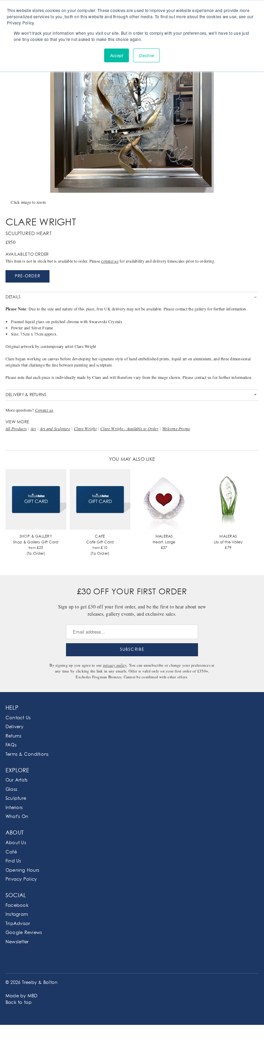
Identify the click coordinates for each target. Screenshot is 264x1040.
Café (11, 852)
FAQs (11, 745)
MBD (33, 996)
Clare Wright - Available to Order (129, 428)
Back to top (19, 1002)
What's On (17, 817)
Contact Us (18, 718)
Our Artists (17, 780)
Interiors (14, 808)
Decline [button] (146, 55)
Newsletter (17, 942)
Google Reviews (24, 933)
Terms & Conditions (27, 754)
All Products (16, 428)
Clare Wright (85, 428)
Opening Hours (22, 870)
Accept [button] (116, 55)
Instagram (17, 914)
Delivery (14, 727)
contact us (109, 261)
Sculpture (16, 798)
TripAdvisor (18, 924)
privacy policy (114, 665)
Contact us (44, 410)
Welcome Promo (176, 428)
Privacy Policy (21, 879)
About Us (16, 843)
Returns (14, 736)
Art (33, 428)
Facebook (17, 905)
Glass (11, 789)
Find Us (13, 861)
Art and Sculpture (55, 428)
